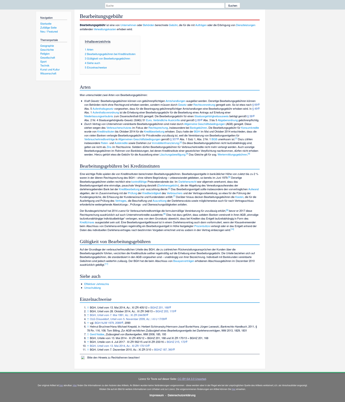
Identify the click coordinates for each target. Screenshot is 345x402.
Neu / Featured (49, 31)
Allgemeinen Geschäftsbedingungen (139, 139)
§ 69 (254, 104)
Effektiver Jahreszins (96, 284)
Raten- (105, 143)
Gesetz (182, 104)
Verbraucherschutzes (119, 127)
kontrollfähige (139, 181)
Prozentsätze (202, 226)
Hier (75, 385)
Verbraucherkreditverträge (99, 139)
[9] (164, 213)
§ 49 (254, 108)
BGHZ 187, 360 (163, 349)
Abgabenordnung (228, 120)
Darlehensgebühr (168, 185)
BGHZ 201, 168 (159, 307)
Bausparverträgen (183, 261)
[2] (181, 142)
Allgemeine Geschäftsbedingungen (204, 124)
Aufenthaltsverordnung (106, 112)
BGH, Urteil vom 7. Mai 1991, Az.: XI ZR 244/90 (118, 315)
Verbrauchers (175, 193)
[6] (169, 188)
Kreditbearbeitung (154, 131)
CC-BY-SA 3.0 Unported (192, 379)
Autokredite (121, 143)
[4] (249, 153)
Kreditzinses (87, 222)
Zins (109, 147)
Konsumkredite (250, 127)
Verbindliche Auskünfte (166, 120)
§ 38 (249, 116)
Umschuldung (92, 287)
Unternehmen (128, 25)
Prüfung (132, 193)
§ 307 (173, 139)
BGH (197, 131)
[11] (106, 263)
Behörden (148, 25)
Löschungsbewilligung (172, 154)
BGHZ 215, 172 (176, 342)
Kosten (239, 197)
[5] (229, 176)
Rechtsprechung (158, 127)
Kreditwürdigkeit (151, 193)
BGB (214, 139)
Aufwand (253, 189)
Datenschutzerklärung (182, 395)
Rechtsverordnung (204, 104)
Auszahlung (159, 200)
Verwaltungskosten (105, 29)
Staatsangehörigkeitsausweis (211, 116)
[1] (236, 138)
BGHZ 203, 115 (165, 311)
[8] (227, 210)
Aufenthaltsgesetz (103, 108)
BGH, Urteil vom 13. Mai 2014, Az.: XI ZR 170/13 (118, 346)
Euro (149, 120)
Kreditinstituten (105, 131)
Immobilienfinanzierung (165, 143)
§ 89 (197, 120)
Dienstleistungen (245, 25)
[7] (174, 196)
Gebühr (173, 25)
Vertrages (120, 200)
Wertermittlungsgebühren (232, 154)
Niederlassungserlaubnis (98, 116)
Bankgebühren (198, 127)
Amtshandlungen (175, 101)
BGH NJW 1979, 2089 (108, 323)
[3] (187, 153)
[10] (232, 229)
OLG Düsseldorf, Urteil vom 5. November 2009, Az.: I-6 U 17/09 (127, 319)
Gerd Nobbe (97, 334)
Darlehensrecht (187, 181)
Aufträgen (201, 25)
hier (61, 385)
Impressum (157, 395)
